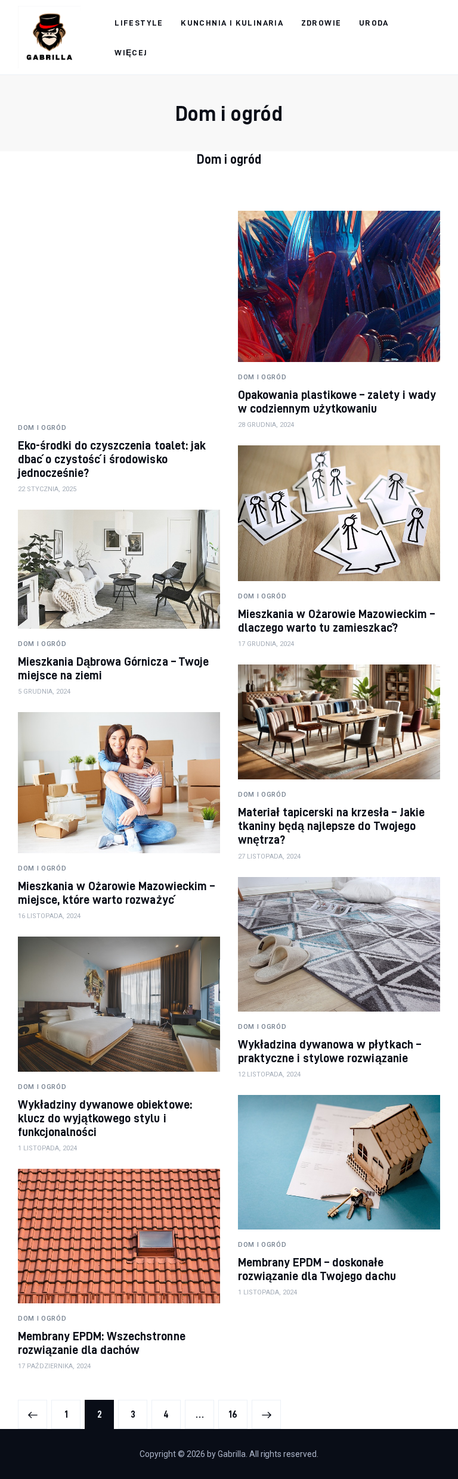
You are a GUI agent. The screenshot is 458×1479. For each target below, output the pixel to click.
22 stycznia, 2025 (47, 489)
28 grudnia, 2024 (266, 425)
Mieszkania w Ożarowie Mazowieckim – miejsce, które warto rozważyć (116, 892)
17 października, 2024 (54, 1366)
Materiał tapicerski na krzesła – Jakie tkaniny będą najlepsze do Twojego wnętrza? (331, 825)
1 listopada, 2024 (47, 1148)
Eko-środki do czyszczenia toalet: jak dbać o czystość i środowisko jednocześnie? (112, 459)
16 (237, 1414)
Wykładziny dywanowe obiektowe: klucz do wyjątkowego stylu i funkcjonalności (105, 1118)
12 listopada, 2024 (269, 1074)
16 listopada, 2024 (49, 916)
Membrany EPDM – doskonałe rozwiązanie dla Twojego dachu (317, 1269)
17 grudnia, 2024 (266, 644)
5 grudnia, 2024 (44, 691)
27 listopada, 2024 (269, 856)
